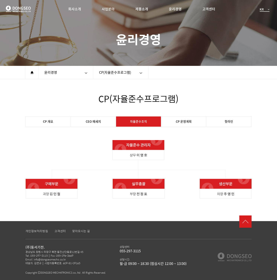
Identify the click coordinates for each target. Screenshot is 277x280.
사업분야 (108, 9)
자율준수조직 (138, 121)
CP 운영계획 (184, 121)
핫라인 (229, 121)
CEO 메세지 (93, 121)
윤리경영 (175, 9)
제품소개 (141, 9)
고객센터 (208, 9)
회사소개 (74, 9)
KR (262, 9)
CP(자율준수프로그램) (115, 72)
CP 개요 (48, 121)
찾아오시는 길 (81, 231)
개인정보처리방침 (36, 231)
